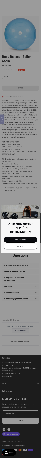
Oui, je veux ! (20, 240)
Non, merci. (20, 247)
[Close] (37, 207)
